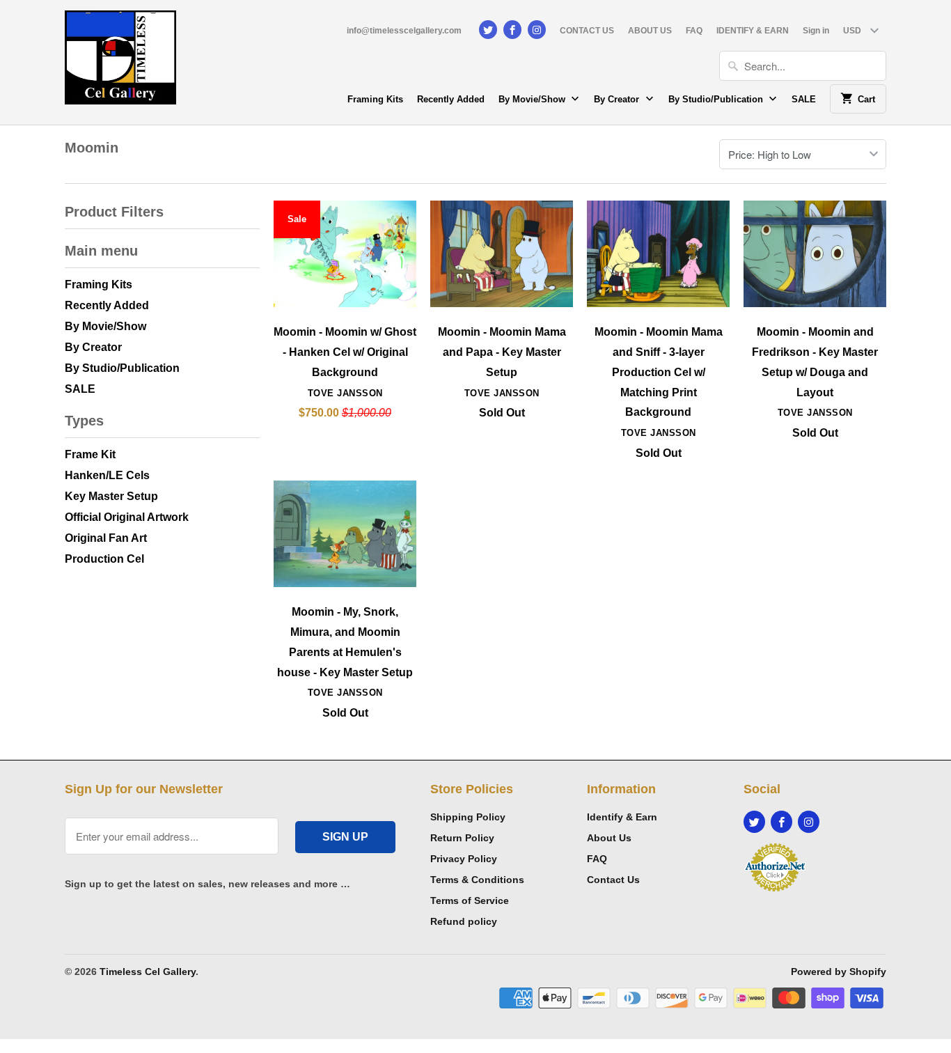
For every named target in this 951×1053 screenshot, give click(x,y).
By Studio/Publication (717, 99)
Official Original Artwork (127, 517)
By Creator (618, 99)
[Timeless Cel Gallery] (120, 62)
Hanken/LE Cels (107, 475)
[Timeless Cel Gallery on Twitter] (488, 29)
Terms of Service (469, 900)
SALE (804, 99)
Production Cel (104, 559)
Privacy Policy (463, 858)
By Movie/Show (533, 99)
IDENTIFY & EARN (752, 31)
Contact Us (613, 879)
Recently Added (451, 99)
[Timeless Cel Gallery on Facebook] (512, 29)
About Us (609, 837)
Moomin (91, 147)
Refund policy (463, 921)
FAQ (694, 31)
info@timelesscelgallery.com (404, 31)
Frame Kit (90, 454)
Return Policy (462, 837)
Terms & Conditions (477, 879)
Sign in (816, 31)
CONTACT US (587, 31)
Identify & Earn (622, 816)
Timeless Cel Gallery (148, 971)
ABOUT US (650, 31)
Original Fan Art (106, 538)
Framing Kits (375, 99)
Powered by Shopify (838, 971)
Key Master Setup (111, 496)
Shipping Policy (467, 816)
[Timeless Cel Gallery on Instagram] (537, 29)
